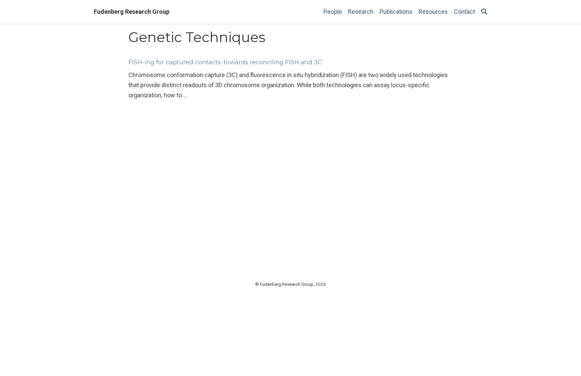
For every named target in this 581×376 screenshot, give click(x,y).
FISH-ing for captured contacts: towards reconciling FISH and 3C (225, 62)
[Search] (484, 12)
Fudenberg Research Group (131, 11)
